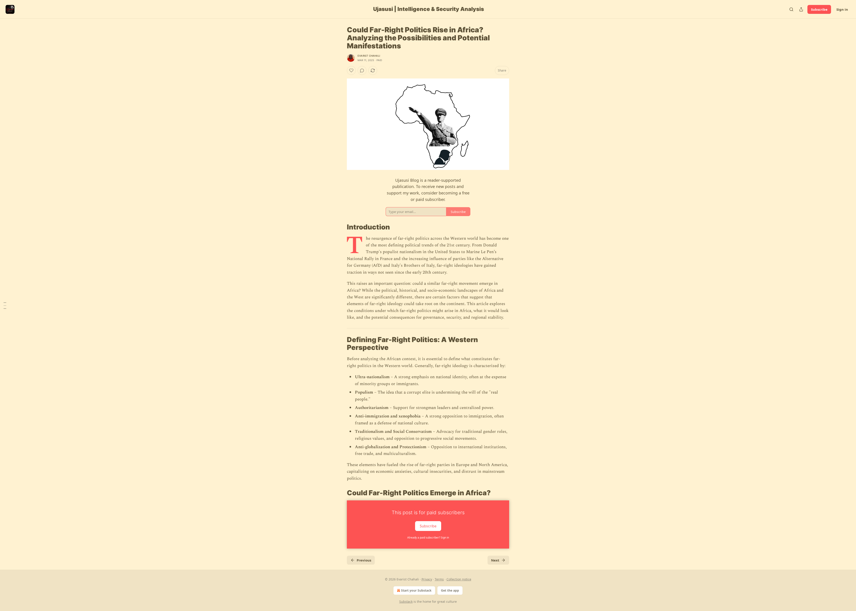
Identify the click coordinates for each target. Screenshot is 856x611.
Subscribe (819, 9)
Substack (406, 601)
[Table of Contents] (5, 305)
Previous (364, 560)
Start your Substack (416, 590)
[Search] (791, 9)
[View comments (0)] (362, 70)
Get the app (450, 590)
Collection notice (459, 579)
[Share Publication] (801, 9)
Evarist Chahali (369, 55)
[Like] (351, 70)
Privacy (427, 579)
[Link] (340, 226)
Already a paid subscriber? (428, 537)
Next (495, 560)
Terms (439, 579)
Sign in (842, 9)
